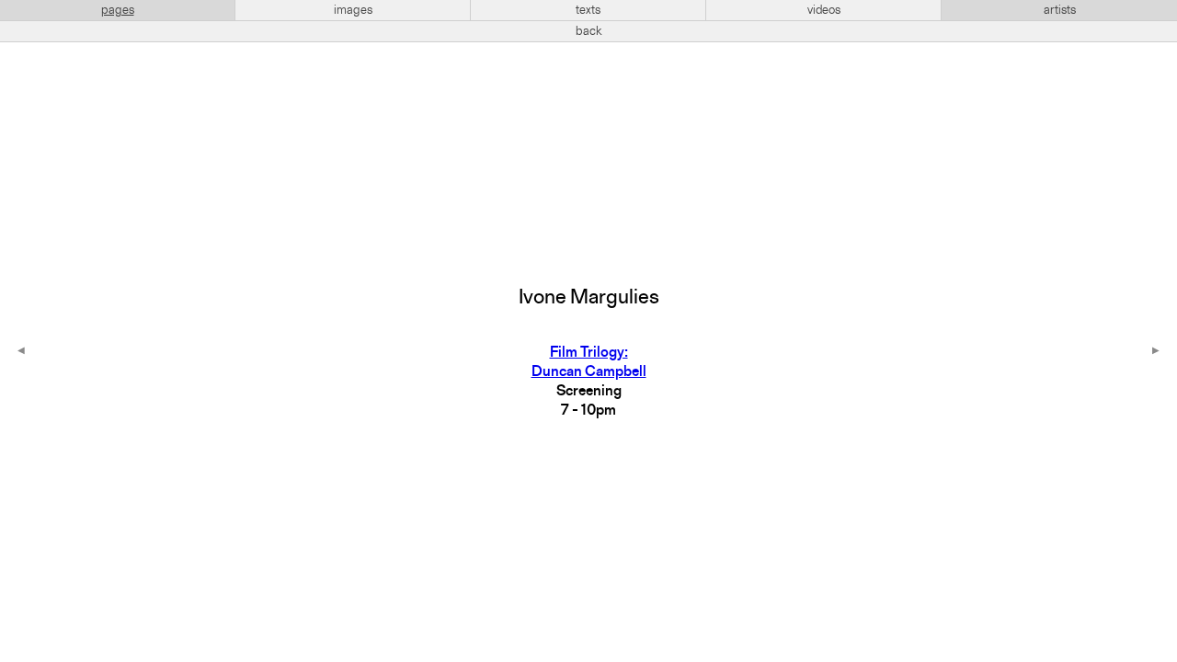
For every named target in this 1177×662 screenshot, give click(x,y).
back (589, 31)
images (353, 10)
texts (588, 10)
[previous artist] (21, 352)
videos (823, 10)
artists (1060, 10)
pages (117, 10)
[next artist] (1156, 352)
